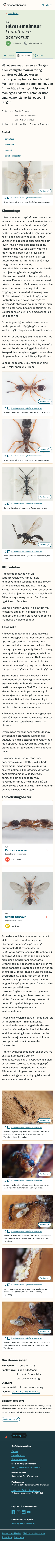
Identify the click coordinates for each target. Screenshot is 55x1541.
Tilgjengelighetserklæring (34, 1533)
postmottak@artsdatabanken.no (25, 1490)
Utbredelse (9, 144)
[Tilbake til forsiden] (15, 5)
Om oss (14, 1451)
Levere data (19, 1537)
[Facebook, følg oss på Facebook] (13, 1512)
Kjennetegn (9, 139)
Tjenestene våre (18, 1455)
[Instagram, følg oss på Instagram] (18, 1512)
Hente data (7, 1537)
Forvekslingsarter (12, 156)
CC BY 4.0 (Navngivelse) (26, 1391)
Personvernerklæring (11, 1533)
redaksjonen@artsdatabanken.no (26, 1467)
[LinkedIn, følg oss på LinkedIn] (24, 1512)
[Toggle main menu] (46, 5)
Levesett (8, 150)
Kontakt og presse (19, 1459)
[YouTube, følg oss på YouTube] (29, 1512)
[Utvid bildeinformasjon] (7, 198)
